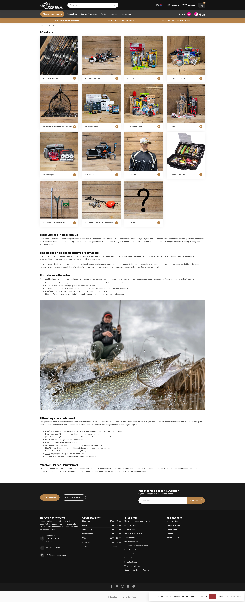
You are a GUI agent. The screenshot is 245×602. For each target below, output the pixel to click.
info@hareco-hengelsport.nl (57, 555)
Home (42, 25)
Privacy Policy (129, 558)
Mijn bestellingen (173, 525)
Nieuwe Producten (88, 14)
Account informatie (174, 521)
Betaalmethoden (131, 562)
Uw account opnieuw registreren (137, 521)
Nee (221, 596)
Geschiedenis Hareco (133, 533)
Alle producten (173, 537)
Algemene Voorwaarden (134, 554)
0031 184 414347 (53, 548)
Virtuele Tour (129, 529)
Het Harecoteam (131, 541)
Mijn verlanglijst (173, 529)
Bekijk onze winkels (74, 497)
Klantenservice (50, 497)
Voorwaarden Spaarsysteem (136, 545)
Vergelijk (170, 533)
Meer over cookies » (234, 596)
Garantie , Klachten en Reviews (137, 570)
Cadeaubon (72, 14)
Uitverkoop (126, 14)
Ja (212, 596)
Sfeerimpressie (130, 537)
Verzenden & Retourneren (135, 566)
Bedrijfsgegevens (131, 550)
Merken (114, 14)
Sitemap (127, 574)
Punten (104, 14)
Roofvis (52, 25)
